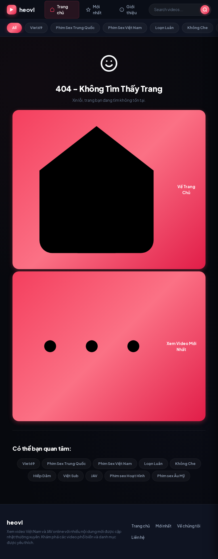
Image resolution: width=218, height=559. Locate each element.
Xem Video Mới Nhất (181, 346)
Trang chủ (140, 525)
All (14, 27)
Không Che (197, 27)
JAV (94, 475)
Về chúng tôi (188, 525)
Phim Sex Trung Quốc (75, 27)
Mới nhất (163, 525)
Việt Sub (70, 475)
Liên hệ (137, 537)
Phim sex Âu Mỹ (171, 475)
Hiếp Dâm (42, 475)
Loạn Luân (164, 27)
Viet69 (36, 27)
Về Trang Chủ (186, 189)
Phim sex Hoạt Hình (127, 475)
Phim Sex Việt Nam (125, 27)
